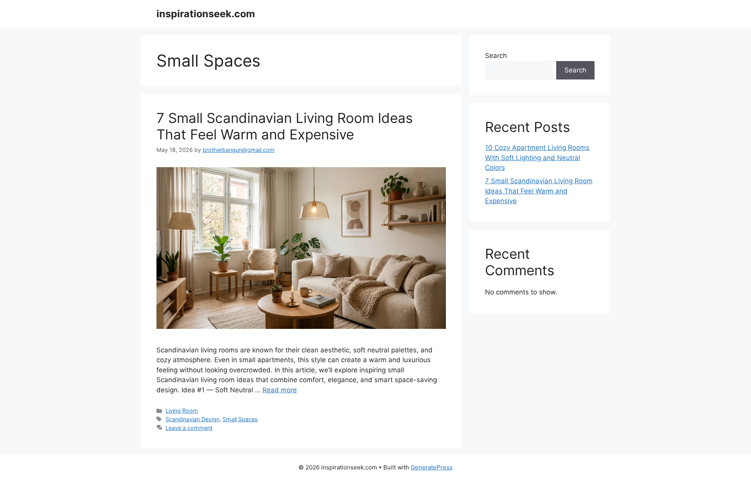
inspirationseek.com (205, 14)
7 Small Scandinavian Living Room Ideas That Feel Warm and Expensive (284, 126)
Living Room (181, 410)
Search (496, 56)
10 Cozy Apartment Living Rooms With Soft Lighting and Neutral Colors (537, 157)
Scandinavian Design (192, 419)
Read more (279, 390)
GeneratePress (432, 467)
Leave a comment (188, 427)
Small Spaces (240, 419)
